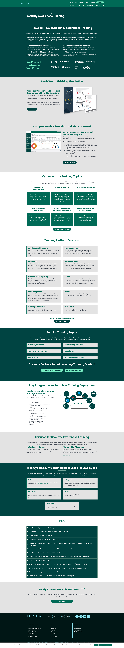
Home (27, 13)
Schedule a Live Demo (62, 321)
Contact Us (81, 2)
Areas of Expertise (33, 624)
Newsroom (53, 628)
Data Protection (31, 630)
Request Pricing (77, 628)
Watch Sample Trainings (62, 229)
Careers (53, 631)
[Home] (25, 3)
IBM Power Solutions (32, 636)
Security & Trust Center (56, 627)
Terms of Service (46, 644)
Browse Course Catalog (74, 370)
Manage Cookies (108, 645)
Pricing (100, 2)
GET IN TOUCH (77, 624)
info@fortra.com (77, 630)
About (98, 5)
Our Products (54, 635)
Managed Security (32, 631)
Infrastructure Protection (33, 627)
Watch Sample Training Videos (51, 370)
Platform (72, 5)
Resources (90, 5)
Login (76, 2)
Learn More (31, 109)
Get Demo (62, 601)
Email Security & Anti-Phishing (34, 628)
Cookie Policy (37, 644)
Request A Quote (70, 162)
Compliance (31, 633)
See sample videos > (43, 483)
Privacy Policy (32, 644)
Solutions (81, 5)
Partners (93, 2)
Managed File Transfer (33, 635)
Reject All (101, 645)
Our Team (53, 633)
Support (87, 2)
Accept (96, 645)
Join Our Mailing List (78, 631)
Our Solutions (54, 636)
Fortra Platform (34, 13)
